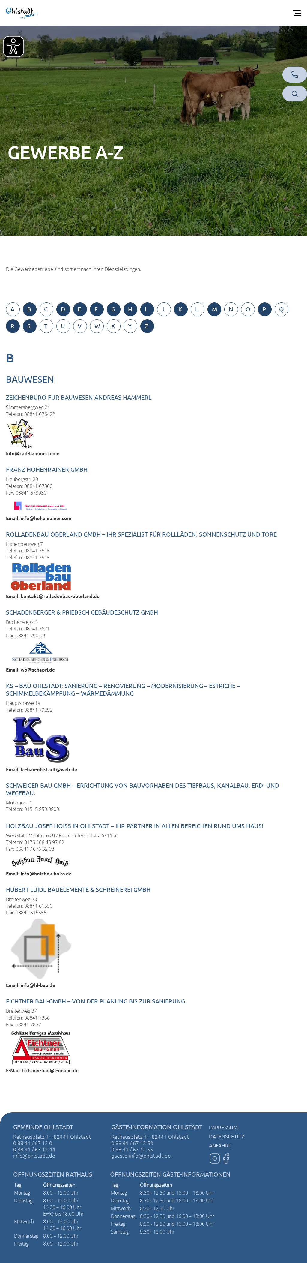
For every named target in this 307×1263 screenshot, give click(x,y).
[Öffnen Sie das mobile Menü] (298, 13)
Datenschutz (226, 1136)
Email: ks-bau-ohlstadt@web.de (41, 769)
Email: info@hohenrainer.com (38, 518)
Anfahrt (220, 1145)
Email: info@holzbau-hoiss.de (39, 873)
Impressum (223, 1127)
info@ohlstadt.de (34, 1155)
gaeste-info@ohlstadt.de (141, 1155)
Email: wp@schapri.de (30, 669)
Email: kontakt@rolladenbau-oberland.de (53, 596)
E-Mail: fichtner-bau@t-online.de (42, 1070)
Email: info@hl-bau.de (30, 985)
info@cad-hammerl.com (33, 453)
